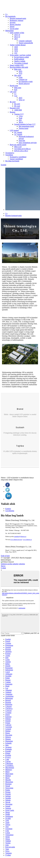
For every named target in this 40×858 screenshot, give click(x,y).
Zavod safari (14, 29)
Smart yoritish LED (17, 65)
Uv (15, 94)
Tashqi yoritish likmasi (18, 45)
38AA (21, 122)
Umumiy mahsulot (25, 41)
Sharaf (12, 26)
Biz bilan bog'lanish (12, 161)
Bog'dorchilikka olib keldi (19, 67)
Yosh (20, 118)
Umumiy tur (23, 79)
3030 (16, 47)
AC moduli (18, 134)
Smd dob (22, 141)
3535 (20, 73)
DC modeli (18, 132)
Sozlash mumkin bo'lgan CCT (24, 124)
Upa (15, 96)
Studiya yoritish (19, 61)
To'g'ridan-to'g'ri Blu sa (22, 149)
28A (20, 120)
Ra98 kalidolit (19, 59)
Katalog (8, 509)
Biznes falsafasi (15, 24)
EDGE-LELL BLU (21, 151)
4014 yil (17, 37)
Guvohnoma (9, 511)
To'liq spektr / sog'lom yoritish (20, 55)
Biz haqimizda (10, 16)
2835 (16, 39)
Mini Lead (18, 147)
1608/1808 (18, 110)
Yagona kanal (23, 128)
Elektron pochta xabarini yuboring (13, 564)
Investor (12, 22)
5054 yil (21, 100)
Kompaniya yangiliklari (18, 157)
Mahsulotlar (9, 31)
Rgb (15, 90)
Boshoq (12, 112)
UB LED (13, 92)
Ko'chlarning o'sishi (26, 81)
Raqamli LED (15, 108)
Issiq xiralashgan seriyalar (28, 143)
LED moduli (14, 130)
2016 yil (17, 35)
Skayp (3, 566)
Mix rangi (17, 75)
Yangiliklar (9, 155)
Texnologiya (9, 153)
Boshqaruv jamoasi (16, 20)
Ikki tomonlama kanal (26, 126)
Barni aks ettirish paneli (18, 145)
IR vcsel (17, 106)
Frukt (20, 77)
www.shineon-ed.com (16, 539)
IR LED (13, 102)
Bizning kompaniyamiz (18, 18)
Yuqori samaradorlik (26, 43)
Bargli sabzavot (24, 83)
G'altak (3, 568)
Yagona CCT (19, 114)
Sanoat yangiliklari (16, 159)
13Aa (21, 116)
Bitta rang (17, 69)
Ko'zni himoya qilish (21, 57)
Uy (6, 14)
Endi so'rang (5, 556)
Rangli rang (14, 86)
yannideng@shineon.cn (20, 536)
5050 (16, 49)
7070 (16, 51)
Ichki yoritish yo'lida (17, 33)
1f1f (15, 53)
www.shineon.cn (27, 539)
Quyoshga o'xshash (21, 63)
